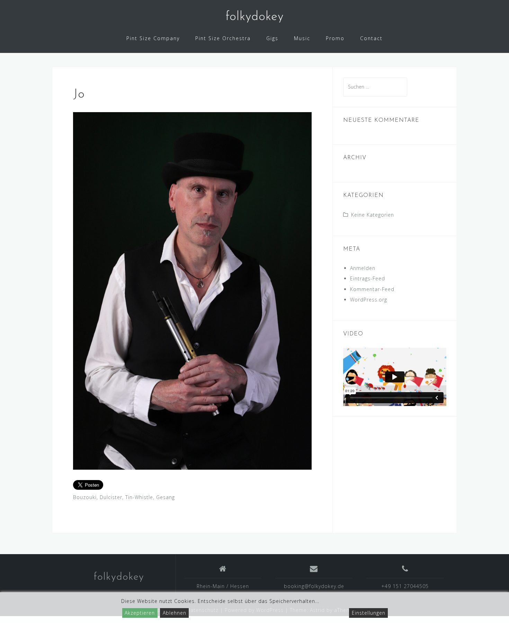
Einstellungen (368, 613)
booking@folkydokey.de (314, 586)
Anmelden (362, 268)
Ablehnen (174, 613)
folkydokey (254, 17)
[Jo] (192, 290)
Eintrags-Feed (367, 278)
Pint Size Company (153, 38)
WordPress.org (368, 299)
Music (302, 38)
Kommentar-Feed (372, 289)
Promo (335, 38)
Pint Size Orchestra (223, 38)
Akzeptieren (140, 613)
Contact (371, 38)
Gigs (272, 38)
